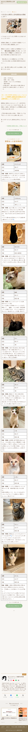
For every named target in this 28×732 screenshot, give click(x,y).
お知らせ (8, 726)
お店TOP (3, 726)
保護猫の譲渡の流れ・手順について (17, 126)
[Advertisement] (14, 627)
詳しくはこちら (21, 2)
